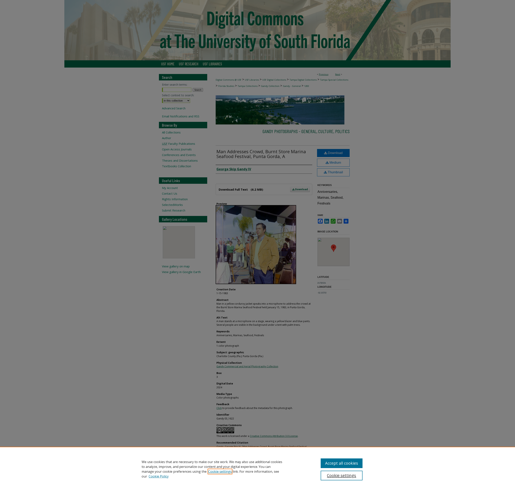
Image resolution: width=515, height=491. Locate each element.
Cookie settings (220, 471)
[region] (257, 469)
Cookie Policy (159, 476)
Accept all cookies (341, 463)
